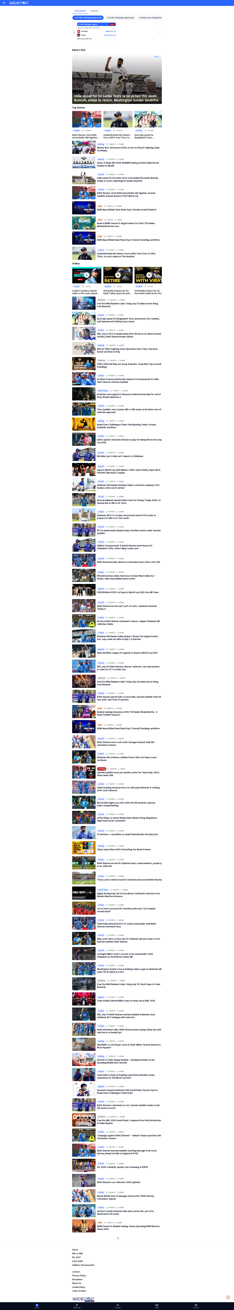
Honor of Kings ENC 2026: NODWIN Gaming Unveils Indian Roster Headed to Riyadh (128, 164)
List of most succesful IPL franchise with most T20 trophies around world (126, 910)
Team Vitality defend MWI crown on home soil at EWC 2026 (126, 1000)
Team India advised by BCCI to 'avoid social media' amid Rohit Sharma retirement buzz (126, 925)
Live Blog (101, 769)
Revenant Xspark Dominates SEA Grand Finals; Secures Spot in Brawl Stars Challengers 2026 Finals (127, 1091)
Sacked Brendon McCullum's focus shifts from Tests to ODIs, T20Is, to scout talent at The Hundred (117, 136)
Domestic (94, 11)
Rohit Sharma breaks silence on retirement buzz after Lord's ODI (128, 562)
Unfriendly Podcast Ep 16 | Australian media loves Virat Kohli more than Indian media (149, 292)
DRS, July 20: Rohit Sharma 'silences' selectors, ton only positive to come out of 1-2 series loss (128, 668)
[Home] (19, 3)
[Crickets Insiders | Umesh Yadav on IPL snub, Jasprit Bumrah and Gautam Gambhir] (86, 275)
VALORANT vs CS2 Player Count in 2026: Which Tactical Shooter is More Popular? (129, 1046)
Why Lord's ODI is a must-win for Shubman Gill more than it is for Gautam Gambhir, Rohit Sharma (128, 940)
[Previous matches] (74, 32)
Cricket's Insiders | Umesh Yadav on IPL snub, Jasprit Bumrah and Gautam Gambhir (86, 292)
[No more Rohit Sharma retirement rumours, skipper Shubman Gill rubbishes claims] (84, 620)
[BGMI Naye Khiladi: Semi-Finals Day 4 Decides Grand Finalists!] (84, 207)
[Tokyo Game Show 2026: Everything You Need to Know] (84, 847)
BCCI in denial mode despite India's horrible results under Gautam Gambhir (129, 532)
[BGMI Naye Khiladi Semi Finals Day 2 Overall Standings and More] (84, 726)
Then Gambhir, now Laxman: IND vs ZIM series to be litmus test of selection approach (129, 411)
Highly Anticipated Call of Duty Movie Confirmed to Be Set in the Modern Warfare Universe (128, 895)
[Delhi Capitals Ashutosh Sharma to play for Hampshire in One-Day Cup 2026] (84, 439)
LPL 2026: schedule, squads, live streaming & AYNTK (122, 1167)
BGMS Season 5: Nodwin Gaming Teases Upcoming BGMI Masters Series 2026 (128, 1227)
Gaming (101, 144)
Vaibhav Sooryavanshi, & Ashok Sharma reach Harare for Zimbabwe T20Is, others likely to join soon (124, 547)
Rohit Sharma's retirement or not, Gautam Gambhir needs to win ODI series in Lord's (128, 1106)
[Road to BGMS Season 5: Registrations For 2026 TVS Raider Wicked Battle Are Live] (84, 223)
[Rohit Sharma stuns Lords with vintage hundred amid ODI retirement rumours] (84, 741)
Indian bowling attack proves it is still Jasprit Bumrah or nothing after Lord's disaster (128, 789)
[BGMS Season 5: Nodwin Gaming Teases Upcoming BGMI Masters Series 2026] (84, 1225)
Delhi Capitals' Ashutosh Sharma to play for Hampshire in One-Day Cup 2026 (129, 441)
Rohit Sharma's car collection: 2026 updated (118, 1182)
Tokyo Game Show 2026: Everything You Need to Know (124, 849)
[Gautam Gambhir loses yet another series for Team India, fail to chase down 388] (84, 772)
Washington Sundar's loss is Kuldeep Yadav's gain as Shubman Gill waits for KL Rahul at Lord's (129, 970)
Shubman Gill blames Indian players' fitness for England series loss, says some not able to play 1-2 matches (127, 638)
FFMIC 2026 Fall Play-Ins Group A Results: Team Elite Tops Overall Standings (129, 365)
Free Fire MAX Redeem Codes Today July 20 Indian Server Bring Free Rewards (127, 683)
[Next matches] (160, 32)
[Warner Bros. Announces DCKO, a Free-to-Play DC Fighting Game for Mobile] (84, 147)
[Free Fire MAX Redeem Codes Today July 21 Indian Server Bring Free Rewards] (84, 303)
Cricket (156, 57)
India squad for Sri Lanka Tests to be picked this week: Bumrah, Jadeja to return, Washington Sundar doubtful (116, 98)
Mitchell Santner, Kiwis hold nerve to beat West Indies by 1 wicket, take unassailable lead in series (126, 577)
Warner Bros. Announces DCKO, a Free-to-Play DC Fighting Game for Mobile (128, 149)
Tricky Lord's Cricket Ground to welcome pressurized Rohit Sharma (129, 879)
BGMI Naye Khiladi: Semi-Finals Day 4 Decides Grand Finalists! (126, 209)
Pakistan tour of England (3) (151, 18)
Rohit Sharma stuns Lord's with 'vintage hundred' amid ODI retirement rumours (125, 743)
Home (37, 1308)
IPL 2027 (118, 1308)
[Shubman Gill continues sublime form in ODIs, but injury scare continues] (84, 757)
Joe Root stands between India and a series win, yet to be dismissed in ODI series (125, 1212)
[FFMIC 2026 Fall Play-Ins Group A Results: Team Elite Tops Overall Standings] (84, 363)
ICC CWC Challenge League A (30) (89, 18)
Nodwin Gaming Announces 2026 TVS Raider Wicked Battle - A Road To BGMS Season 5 (127, 713)
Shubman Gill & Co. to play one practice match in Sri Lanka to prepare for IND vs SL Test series (126, 517)
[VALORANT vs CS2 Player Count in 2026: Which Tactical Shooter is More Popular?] (84, 1044)
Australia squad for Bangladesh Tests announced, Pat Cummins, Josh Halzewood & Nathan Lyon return (147, 136)
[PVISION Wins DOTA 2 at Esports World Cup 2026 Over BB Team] (84, 590)
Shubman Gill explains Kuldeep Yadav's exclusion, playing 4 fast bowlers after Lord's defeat (128, 486)
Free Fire (101, 300)
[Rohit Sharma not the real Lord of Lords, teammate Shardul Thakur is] (84, 605)
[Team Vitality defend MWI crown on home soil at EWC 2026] (84, 999)
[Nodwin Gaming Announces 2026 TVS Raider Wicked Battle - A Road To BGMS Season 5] (84, 711)
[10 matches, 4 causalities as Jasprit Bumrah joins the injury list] (84, 832)
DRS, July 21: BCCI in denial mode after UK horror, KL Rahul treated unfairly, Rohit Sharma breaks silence (129, 335)
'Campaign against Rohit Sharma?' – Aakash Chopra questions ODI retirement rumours (129, 1137)
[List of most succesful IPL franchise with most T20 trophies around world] (84, 908)
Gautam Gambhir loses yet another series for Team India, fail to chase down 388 (128, 774)
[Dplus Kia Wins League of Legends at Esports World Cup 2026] (84, 651)
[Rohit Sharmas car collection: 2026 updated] (84, 1180)
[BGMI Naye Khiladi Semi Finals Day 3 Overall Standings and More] (84, 238)
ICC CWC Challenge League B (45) (121, 18)
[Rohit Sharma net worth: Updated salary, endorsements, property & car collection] (84, 862)
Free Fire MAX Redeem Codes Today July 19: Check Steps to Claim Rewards (128, 985)
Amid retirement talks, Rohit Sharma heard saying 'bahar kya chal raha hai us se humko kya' (129, 1031)
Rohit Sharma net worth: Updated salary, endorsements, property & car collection (129, 864)
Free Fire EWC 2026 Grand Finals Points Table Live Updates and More (128, 1288)
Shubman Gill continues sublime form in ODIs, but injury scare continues (126, 759)
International (80, 11)
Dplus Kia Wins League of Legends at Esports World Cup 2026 (127, 652)
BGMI (100, 206)
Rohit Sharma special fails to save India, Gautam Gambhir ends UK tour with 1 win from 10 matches (129, 698)
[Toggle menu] (4, 3)
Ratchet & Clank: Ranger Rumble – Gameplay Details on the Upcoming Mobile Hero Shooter (126, 1061)
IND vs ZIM (76, 1308)
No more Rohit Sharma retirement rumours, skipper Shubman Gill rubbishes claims (128, 622)
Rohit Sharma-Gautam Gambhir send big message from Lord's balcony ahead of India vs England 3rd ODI (127, 1152)
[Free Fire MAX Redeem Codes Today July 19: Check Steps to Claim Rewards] (84, 983)
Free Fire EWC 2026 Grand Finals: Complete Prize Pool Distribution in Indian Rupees (129, 1122)
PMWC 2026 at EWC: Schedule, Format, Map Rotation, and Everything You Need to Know (125, 1273)
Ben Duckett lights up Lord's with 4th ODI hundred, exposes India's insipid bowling (126, 804)
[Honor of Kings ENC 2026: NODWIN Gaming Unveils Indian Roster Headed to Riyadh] (84, 162)
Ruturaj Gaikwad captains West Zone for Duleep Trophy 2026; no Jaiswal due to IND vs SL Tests (129, 501)
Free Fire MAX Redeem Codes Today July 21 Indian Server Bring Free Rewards (127, 305)
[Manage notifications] (228, 1297)
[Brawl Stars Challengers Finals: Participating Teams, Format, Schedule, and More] (84, 424)
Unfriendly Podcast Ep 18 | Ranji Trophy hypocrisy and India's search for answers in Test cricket (117, 292)
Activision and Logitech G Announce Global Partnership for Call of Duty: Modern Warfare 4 (129, 396)
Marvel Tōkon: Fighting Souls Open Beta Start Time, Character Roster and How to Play (127, 350)
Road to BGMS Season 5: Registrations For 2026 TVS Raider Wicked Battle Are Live (126, 225)
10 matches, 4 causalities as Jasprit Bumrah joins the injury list (127, 834)
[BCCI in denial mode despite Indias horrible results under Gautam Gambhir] (84, 530)
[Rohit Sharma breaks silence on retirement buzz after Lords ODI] (84, 560)
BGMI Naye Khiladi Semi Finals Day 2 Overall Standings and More (128, 728)
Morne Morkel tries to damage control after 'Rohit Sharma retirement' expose (125, 1197)
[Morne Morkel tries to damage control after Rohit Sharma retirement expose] (84, 1195)
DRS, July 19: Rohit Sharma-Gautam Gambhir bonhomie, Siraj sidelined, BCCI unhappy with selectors (126, 1016)
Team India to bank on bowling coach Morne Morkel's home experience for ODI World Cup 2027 (125, 1076)
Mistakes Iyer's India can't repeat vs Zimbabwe (120, 456)
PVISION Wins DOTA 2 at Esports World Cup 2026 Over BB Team (127, 592)
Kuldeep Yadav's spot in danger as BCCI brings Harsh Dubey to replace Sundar (127, 1258)
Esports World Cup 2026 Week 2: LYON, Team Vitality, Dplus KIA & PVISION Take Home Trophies (129, 471)
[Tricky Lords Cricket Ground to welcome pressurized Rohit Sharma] (84, 878)
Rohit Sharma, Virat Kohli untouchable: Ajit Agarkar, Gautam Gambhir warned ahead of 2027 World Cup (85, 136)
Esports (101, 159)
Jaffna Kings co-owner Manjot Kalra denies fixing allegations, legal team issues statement (127, 819)
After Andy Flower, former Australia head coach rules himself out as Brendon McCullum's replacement (129, 1243)
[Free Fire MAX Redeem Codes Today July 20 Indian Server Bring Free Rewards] (84, 681)
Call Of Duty (103, 391)
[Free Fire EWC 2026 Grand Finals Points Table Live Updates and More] (84, 1286)
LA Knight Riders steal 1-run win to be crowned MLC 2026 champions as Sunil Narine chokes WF (125, 955)
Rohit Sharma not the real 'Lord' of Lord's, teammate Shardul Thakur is (127, 607)
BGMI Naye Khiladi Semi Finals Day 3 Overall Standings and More (128, 239)
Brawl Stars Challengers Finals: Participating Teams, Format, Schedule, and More (126, 426)
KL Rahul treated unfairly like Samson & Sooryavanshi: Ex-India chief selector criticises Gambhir (128, 380)
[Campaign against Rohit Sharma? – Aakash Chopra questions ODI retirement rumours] (84, 1135)
